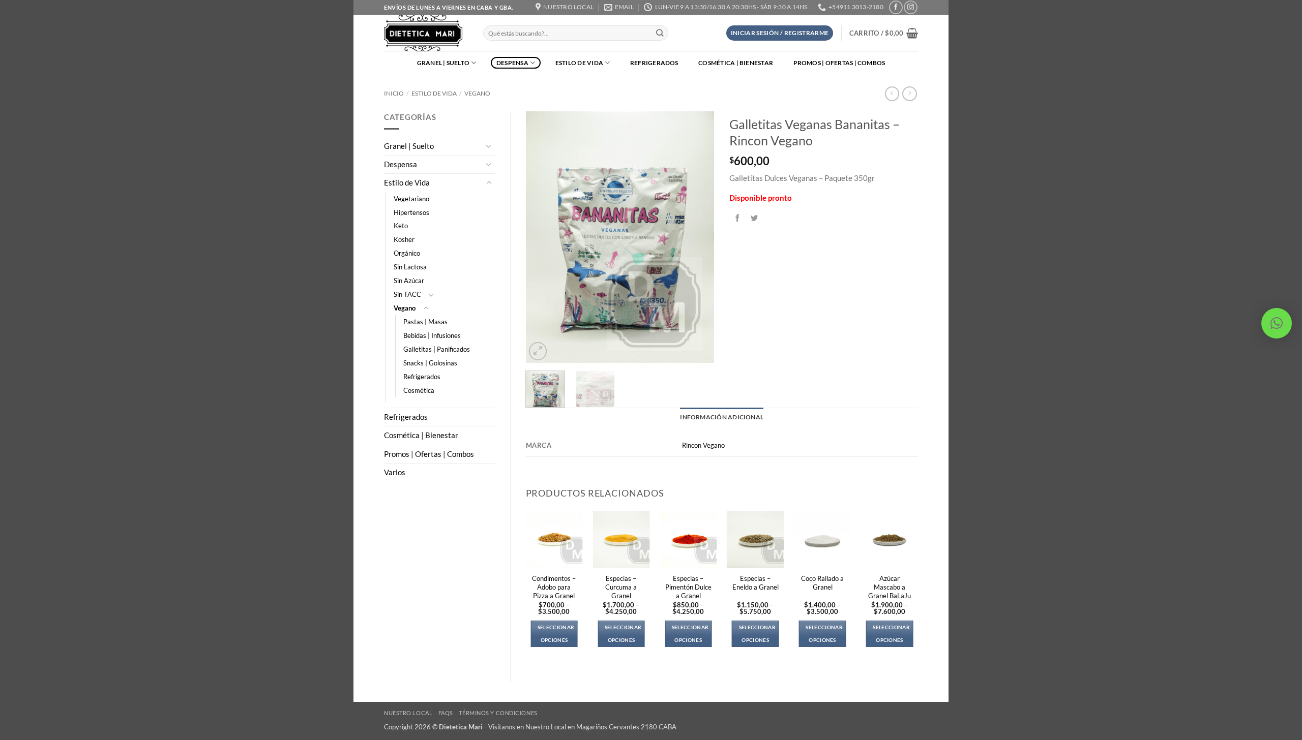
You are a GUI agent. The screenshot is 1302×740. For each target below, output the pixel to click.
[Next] (698, 237)
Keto (401, 226)
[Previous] (542, 237)
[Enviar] (660, 33)
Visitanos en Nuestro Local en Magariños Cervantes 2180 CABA (582, 727)
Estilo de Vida (579, 62)
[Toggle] (489, 145)
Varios (394, 472)
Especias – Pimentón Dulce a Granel (688, 587)
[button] (780, 33)
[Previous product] (909, 93)
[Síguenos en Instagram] (910, 7)
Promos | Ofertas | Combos (839, 62)
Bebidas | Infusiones (432, 335)
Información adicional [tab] (721, 417)
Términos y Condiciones (498, 713)
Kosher (404, 239)
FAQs (445, 713)
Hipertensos (411, 212)
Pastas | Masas (425, 322)
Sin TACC (407, 294)
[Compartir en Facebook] (738, 218)
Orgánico (407, 253)
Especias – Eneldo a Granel (755, 582)
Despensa (512, 62)
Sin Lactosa (410, 267)
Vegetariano (411, 199)
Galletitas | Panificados (436, 349)
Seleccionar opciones (556, 633)
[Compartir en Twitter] (754, 218)
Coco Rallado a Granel (822, 582)
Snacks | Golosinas (430, 363)
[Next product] (892, 93)
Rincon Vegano (703, 445)
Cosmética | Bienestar (735, 62)
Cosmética (418, 390)
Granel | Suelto (443, 62)
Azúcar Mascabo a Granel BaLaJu (889, 587)
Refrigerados (654, 62)
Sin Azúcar (409, 280)
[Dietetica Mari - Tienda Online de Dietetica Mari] (426, 33)
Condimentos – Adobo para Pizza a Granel (554, 587)
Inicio (394, 93)
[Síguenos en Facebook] (895, 7)
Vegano (477, 93)
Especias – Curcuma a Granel (621, 587)
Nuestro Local (408, 713)
